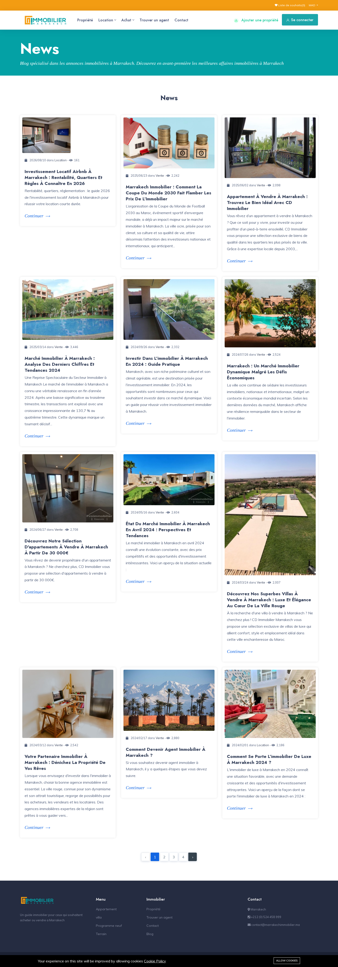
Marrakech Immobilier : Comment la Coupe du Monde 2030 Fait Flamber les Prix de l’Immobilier (168, 193)
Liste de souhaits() (291, 5)
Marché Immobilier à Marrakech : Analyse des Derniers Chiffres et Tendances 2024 (60, 364)
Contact (181, 20)
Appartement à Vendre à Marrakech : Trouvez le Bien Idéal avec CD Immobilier (267, 202)
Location (105, 20)
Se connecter (302, 20)
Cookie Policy (155, 961)
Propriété (85, 20)
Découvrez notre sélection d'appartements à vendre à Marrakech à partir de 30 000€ (66, 547)
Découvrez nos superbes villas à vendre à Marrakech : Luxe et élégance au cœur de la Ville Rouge (269, 600)
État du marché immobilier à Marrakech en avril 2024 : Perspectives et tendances (168, 530)
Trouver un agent (154, 20)
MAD (312, 5)
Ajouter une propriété (259, 20)
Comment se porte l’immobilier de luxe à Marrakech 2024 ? (269, 759)
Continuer (34, 215)
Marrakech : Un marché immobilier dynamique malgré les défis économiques (263, 372)
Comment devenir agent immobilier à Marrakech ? (165, 752)
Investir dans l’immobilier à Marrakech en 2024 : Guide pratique (167, 361)
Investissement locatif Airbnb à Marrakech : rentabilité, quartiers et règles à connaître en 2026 (63, 177)
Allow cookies (287, 960)
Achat (126, 20)
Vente (160, 175)
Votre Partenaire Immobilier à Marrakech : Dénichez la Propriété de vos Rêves (65, 762)
